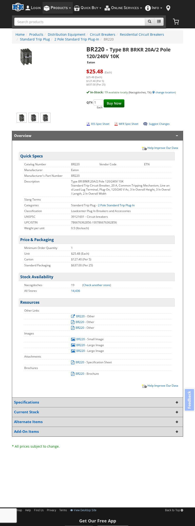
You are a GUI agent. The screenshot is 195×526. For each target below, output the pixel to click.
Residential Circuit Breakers (142, 34)
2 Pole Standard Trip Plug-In (76, 39)
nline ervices (125, 8)
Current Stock (26, 412)
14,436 (75, 291)
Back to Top (173, 510)
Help (28, 510)
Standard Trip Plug (35, 39)
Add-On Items (26, 431)
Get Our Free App (97, 521)
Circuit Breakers (102, 34)
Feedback (189, 400)
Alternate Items (28, 422)
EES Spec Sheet (100, 124)
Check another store (96, 285)
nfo (155, 8)
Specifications (26, 402)
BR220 (80, 316)
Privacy (51, 510)
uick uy (90, 8)
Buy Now (114, 103)
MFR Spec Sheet (128, 124)
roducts (59, 8)
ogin (36, 8)
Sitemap (17, 510)
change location (165, 92)
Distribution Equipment (66, 34)
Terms (63, 510)
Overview (22, 135)
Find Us (39, 510)
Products (36, 34)
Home (20, 34)
